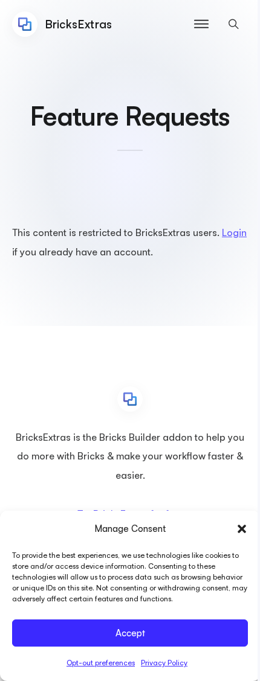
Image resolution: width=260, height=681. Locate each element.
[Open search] (233, 24)
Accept (130, 633)
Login (234, 232)
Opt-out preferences (101, 662)
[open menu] (201, 24)
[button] (242, 529)
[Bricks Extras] (130, 399)
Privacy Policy (164, 662)
